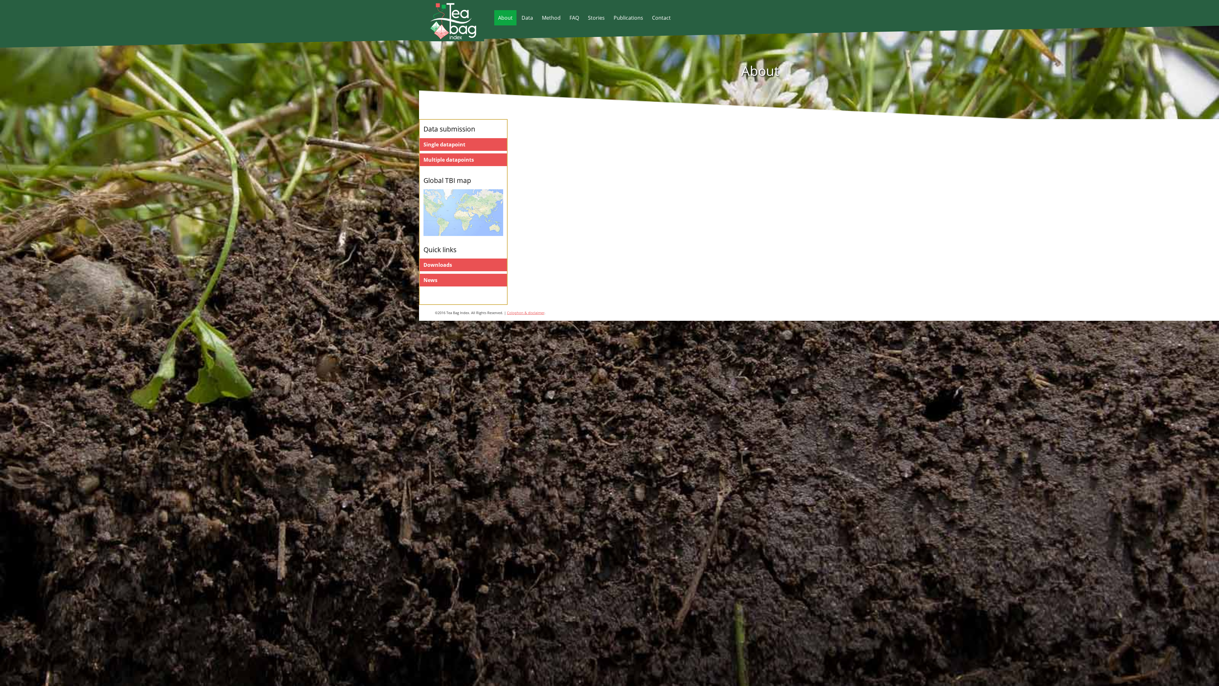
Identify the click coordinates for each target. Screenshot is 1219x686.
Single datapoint (444, 144)
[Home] (448, 37)
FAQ (574, 17)
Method (551, 17)
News (430, 280)
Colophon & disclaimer (525, 312)
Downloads (437, 264)
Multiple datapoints (448, 159)
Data (527, 17)
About (505, 17)
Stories (596, 17)
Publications (628, 17)
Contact (661, 17)
